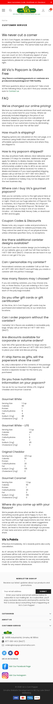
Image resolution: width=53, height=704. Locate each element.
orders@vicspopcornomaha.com (20, 645)
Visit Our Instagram (17, 675)
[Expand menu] (3, 10)
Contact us (14, 91)
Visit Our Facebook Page (19, 666)
